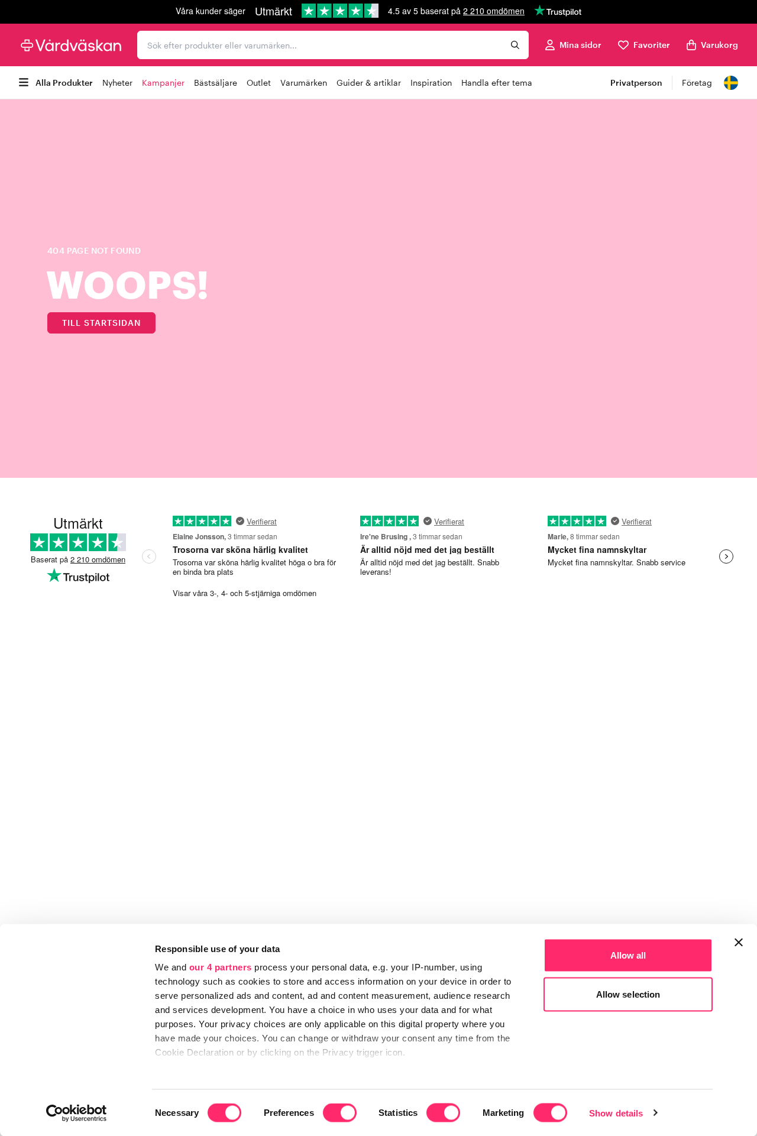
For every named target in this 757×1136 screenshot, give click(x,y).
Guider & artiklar (369, 82)
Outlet (259, 82)
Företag (697, 82)
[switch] (340, 1113)
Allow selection (628, 994)
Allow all (628, 955)
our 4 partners (220, 967)
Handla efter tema (496, 82)
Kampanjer (163, 82)
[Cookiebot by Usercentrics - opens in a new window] (76, 1113)
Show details (616, 1113)
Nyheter (117, 82)
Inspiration (431, 82)
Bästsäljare (215, 82)
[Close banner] (739, 942)
